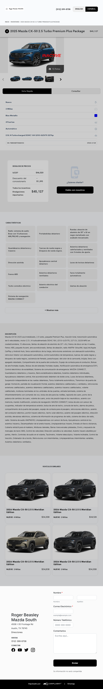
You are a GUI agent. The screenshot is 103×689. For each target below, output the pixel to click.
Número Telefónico (62, 620)
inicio (7, 22)
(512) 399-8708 (63, 9)
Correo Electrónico (63, 606)
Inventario (15, 22)
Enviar (75, 663)
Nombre (58, 592)
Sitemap (69, 684)
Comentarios (59, 631)
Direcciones (16, 632)
